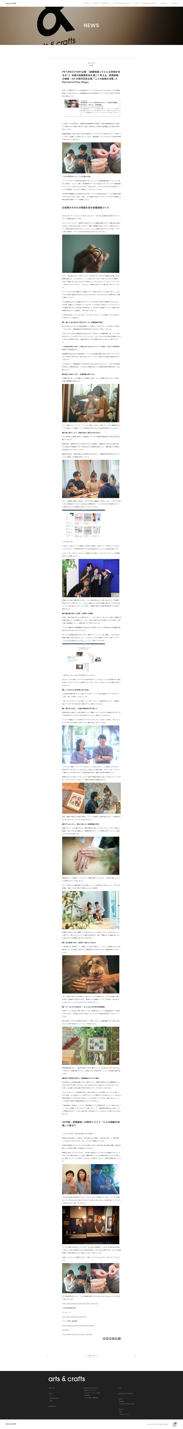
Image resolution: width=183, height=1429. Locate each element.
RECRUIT (163, 3)
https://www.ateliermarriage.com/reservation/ (78, 1325)
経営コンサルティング (90, 1390)
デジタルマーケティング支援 (92, 1393)
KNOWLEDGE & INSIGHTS (148, 3)
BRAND (96, 3)
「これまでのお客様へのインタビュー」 (74, 640)
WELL (51, 1401)
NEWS (136, 3)
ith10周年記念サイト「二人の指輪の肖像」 (101, 549)
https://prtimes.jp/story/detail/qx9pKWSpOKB (91, 106)
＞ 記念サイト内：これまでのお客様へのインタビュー (79, 675)
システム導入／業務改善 (91, 1397)
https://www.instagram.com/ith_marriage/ (77, 1334)
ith (50, 1396)
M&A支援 (86, 1395)
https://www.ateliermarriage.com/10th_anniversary (80, 1303)
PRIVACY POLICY (124, 1414)
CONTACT (175, 3)
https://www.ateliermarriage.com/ (74, 1317)
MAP (120, 1412)
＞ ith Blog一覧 (67, 541)
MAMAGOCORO (54, 1398)
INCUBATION (105, 3)
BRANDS (121, 1401)
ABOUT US (88, 3)
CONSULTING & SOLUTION (121, 3)
